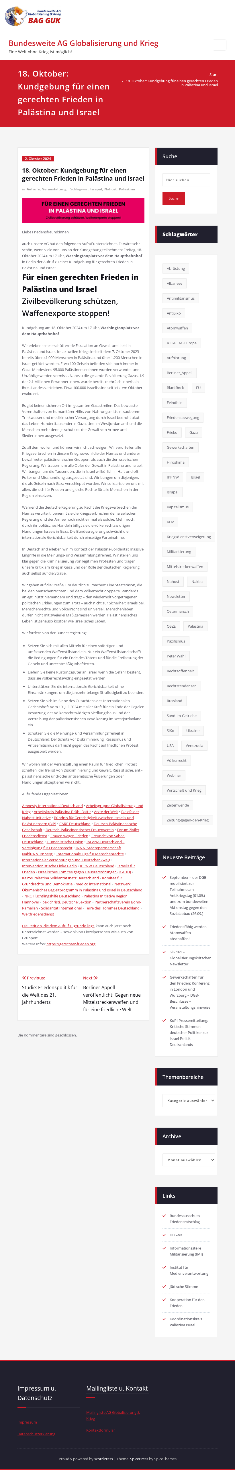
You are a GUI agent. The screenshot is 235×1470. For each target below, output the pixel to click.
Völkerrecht (177, 760)
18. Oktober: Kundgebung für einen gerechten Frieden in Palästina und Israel (172, 82)
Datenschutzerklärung (36, 1433)
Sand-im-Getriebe (182, 715)
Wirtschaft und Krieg (184, 790)
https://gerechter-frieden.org (70, 943)
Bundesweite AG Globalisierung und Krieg (83, 43)
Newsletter (176, 596)
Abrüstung (176, 268)
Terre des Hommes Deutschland (112, 908)
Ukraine (192, 730)
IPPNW (173, 477)
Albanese (174, 283)
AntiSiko (174, 313)
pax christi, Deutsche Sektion (66, 902)
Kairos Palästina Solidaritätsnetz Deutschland (60, 878)
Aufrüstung (176, 357)
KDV (170, 521)
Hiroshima (176, 462)
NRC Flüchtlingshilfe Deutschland (52, 896)
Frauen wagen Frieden (69, 835)
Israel (195, 477)
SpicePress (139, 1458)
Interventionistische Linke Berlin (49, 865)
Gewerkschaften (180, 447)
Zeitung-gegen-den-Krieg (188, 820)
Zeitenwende (178, 805)
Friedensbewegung (183, 417)
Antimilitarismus (181, 298)
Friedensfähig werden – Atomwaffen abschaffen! (189, 932)
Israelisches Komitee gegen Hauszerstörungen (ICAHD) (84, 871)
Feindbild (175, 402)
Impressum (27, 1422)
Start (213, 74)
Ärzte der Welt (106, 811)
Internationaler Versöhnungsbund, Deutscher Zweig (66, 859)
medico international (93, 884)
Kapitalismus (178, 506)
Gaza (193, 432)
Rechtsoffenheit (180, 670)
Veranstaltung (54, 189)
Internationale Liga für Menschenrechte (90, 853)
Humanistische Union (65, 841)
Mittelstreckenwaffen (185, 566)
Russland (174, 700)
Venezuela (194, 745)
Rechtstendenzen (182, 685)
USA (170, 745)
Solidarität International (61, 908)
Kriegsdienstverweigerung (189, 536)
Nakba (197, 581)
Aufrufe (33, 189)
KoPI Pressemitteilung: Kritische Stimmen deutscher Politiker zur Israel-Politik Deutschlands (189, 1032)
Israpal (96, 189)
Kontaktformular (100, 1430)
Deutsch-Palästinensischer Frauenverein (80, 829)
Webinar (174, 775)
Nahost (110, 189)
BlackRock (175, 387)
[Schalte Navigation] (219, 45)
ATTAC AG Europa (182, 342)
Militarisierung (179, 551)
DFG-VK (176, 1234)
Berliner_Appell (179, 372)
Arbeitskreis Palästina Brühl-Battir (62, 811)
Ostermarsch (178, 611)
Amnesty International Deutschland (52, 805)
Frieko (172, 432)
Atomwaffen (177, 328)
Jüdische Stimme (184, 1286)
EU (198, 387)
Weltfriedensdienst (38, 914)
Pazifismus (176, 641)
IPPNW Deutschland (97, 865)
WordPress (103, 1458)
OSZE (171, 626)
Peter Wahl (176, 656)
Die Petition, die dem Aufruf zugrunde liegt (58, 925)
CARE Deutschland (75, 823)
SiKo (170, 730)
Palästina (127, 189)
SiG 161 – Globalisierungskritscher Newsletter (190, 958)
